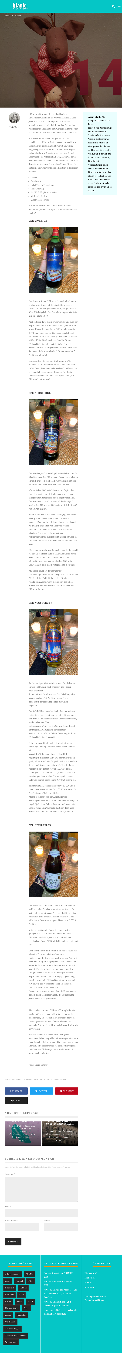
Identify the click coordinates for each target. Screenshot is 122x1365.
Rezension (21, 1315)
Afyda (46, 1290)
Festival (19, 1281)
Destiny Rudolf (23, 100)
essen (7, 1281)
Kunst (19, 1301)
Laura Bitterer (69, 100)
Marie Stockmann (38, 100)
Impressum (89, 1287)
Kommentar (10, 1174)
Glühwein (28, 1079)
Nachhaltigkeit (11, 1308)
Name (8, 1207)
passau (8, 1315)
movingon (48, 1310)
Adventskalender (13, 1079)
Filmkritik (9, 1288)
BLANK (29, 1274)
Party (26, 1308)
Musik (30, 1301)
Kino (21, 1295)
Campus (82, 100)
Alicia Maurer (10, 100)
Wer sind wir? (91, 1273)
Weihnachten (60, 1079)
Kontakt (88, 1282)
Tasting (48, 1079)
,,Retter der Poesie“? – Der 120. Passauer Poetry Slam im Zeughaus (60, 1293)
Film (30, 1281)
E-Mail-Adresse (11, 1221)
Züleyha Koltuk (52, 100)
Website (47, 1221)
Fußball (23, 1288)
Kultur (8, 1301)
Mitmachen (90, 1278)
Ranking (38, 1079)
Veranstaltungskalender (15, 1335)
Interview (9, 1295)
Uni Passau (10, 1322)
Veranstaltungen (12, 1329)
